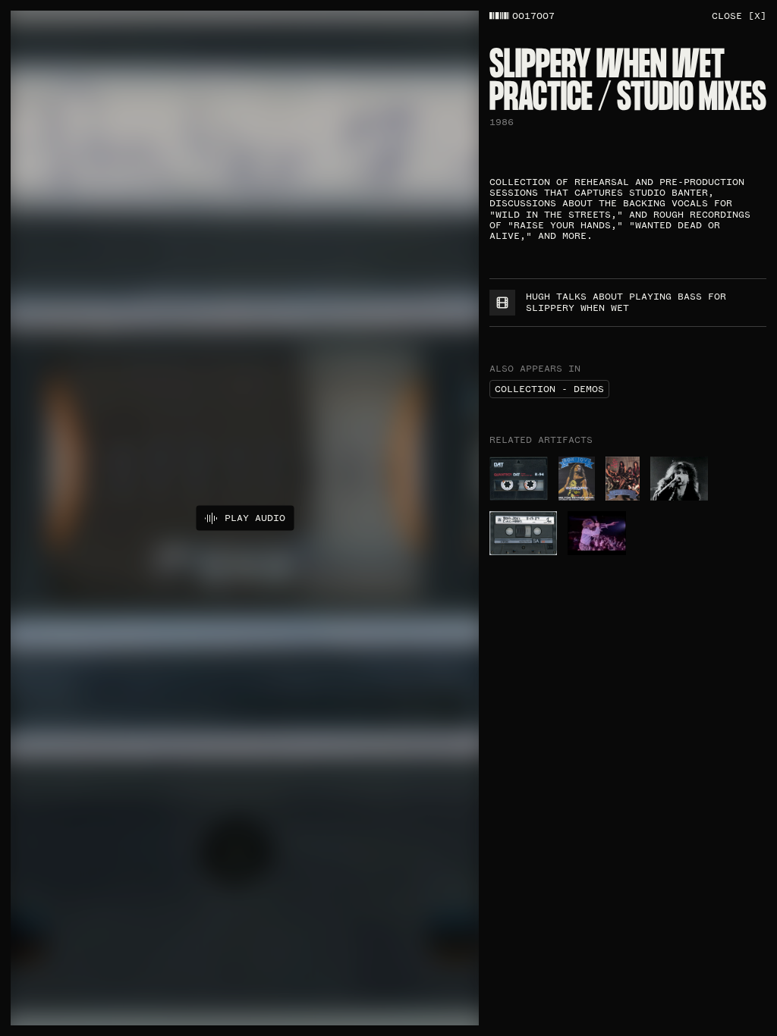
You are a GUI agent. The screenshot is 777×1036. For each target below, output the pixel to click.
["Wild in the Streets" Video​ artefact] (597, 533)
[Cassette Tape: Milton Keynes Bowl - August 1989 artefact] (576, 479)
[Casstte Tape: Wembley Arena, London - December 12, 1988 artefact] (679, 479)
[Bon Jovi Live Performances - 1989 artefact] (623, 479)
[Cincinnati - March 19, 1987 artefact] (523, 533)
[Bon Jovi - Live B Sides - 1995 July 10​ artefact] (518, 479)
